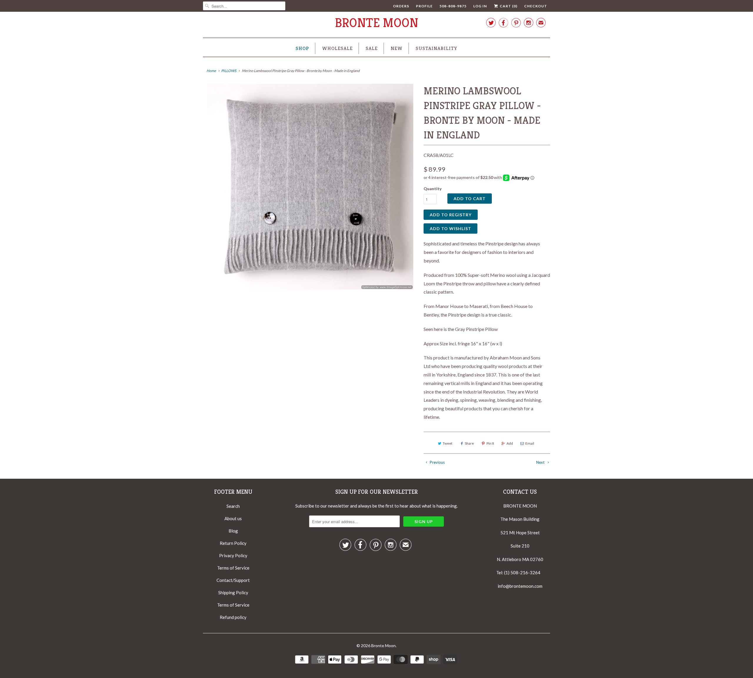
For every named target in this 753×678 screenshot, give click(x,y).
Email (529, 443)
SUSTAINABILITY (436, 48)
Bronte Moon (376, 22)
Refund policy (233, 617)
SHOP (302, 48)
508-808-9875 (453, 6)
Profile (424, 6)
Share (469, 443)
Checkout (535, 6)
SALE (372, 48)
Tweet (447, 443)
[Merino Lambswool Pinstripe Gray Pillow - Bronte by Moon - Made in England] (310, 186)
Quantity (433, 188)
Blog (233, 530)
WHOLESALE (337, 48)
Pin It (490, 443)
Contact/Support (233, 580)
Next (540, 462)
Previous (437, 462)
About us (233, 518)
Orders (401, 6)
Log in (480, 6)
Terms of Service (233, 567)
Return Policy (233, 543)
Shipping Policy (233, 592)
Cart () (508, 6)
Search (233, 506)
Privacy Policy (233, 555)
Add (510, 443)
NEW (397, 48)
